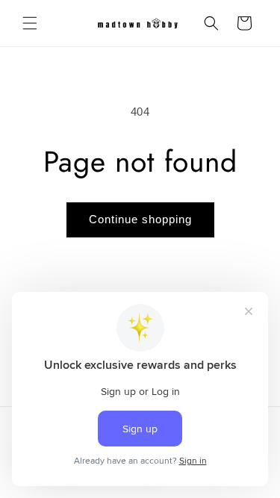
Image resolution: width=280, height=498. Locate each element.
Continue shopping (140, 219)
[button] (29, 23)
